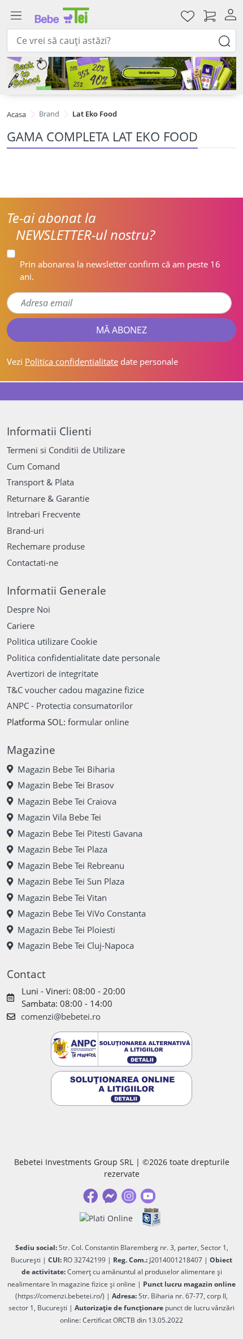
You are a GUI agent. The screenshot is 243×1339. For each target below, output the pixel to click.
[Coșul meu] (209, 15)
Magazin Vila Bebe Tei (59, 817)
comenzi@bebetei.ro (61, 1016)
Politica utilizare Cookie (52, 641)
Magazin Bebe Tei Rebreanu (71, 865)
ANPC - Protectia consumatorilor (70, 705)
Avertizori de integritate (52, 673)
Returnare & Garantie (48, 498)
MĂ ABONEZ (121, 330)
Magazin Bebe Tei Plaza (62, 849)
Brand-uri (25, 530)
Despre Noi (28, 609)
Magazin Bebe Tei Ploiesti (66, 929)
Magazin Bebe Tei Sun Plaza (71, 881)
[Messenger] (109, 1196)
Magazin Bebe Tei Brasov (66, 785)
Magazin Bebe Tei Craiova (67, 801)
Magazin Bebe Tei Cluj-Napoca (76, 945)
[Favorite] (187, 15)
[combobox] (121, 40)
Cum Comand (33, 466)
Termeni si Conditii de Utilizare (66, 450)
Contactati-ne (32, 562)
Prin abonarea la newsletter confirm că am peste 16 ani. (120, 270)
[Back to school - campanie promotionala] (121, 73)
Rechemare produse (46, 546)
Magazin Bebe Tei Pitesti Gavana (80, 833)
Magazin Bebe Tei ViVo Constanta (82, 913)
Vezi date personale (92, 361)
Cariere (20, 625)
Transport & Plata (40, 482)
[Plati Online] (106, 1218)
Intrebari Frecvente (43, 514)
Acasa (16, 114)
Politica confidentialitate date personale (83, 657)
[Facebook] (90, 1196)
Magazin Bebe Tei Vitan (62, 897)
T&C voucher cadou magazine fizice (75, 689)
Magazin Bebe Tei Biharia (66, 769)
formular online (98, 721)
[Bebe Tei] (62, 15)
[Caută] (224, 40)
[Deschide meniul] (16, 16)
